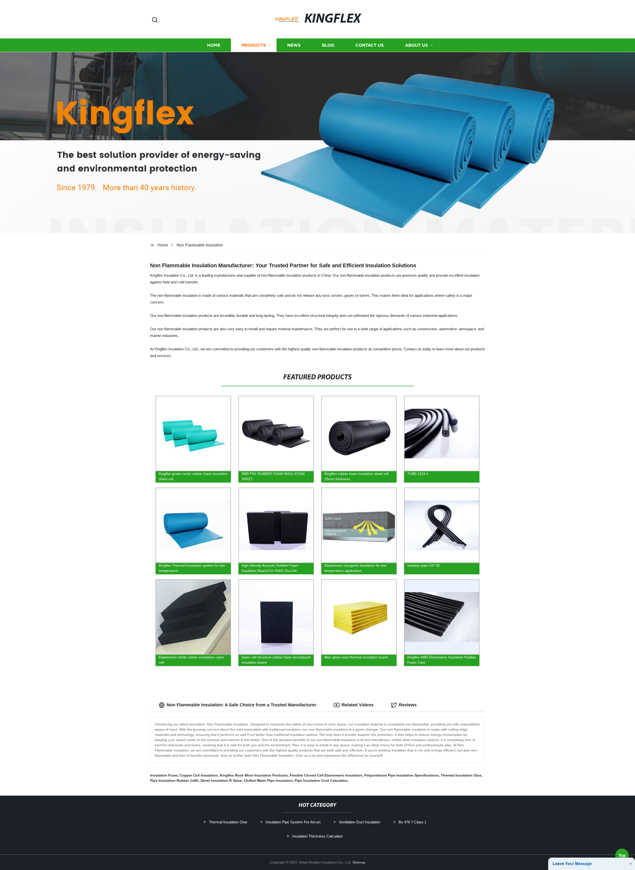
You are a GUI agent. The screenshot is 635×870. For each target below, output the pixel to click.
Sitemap (358, 862)
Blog (328, 45)
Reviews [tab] (408, 704)
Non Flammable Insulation (200, 245)
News (294, 45)
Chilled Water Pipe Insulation (268, 780)
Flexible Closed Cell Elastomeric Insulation (326, 775)
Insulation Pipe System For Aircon (293, 822)
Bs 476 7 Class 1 (412, 822)
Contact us (369, 45)
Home (213, 45)
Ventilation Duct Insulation (359, 822)
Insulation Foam (164, 775)
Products (254, 45)
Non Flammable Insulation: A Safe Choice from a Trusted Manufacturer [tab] (241, 704)
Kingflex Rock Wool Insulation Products (254, 775)
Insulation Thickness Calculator (317, 836)
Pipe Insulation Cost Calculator (321, 780)
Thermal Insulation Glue (461, 775)
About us (416, 45)
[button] (154, 20)
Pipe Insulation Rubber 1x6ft (174, 780)
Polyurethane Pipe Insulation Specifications (401, 775)
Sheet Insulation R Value (221, 780)
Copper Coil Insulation (199, 775)
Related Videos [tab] (358, 704)
